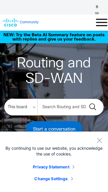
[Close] (99, 140)
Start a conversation (54, 129)
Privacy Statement (51, 166)
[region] (54, 162)
